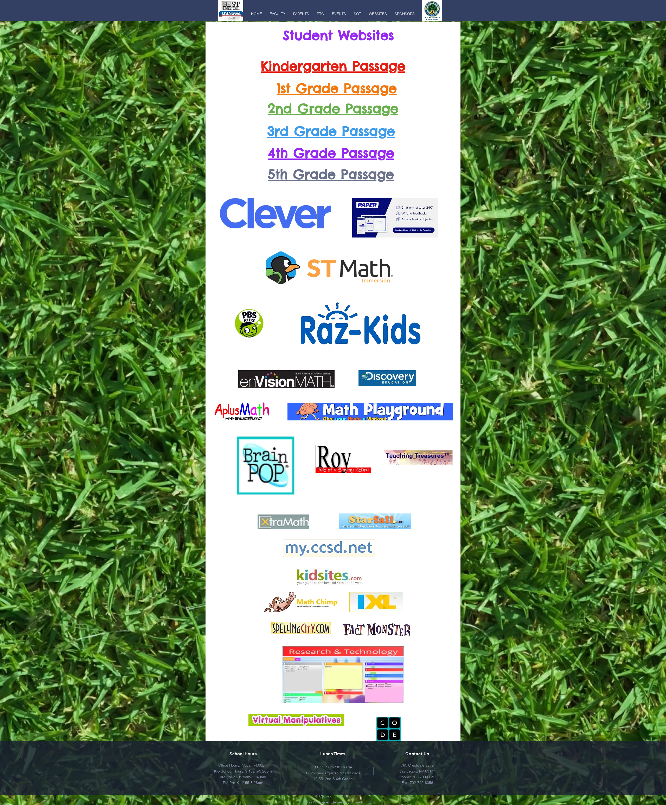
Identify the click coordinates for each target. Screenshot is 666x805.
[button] (277, 14)
